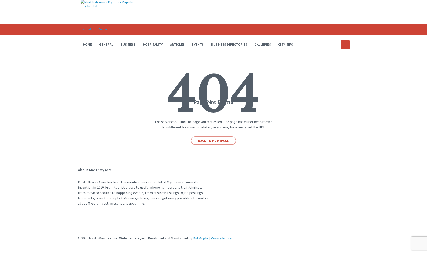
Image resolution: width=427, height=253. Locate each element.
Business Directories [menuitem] (229, 44)
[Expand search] (345, 44)
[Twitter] (108, 220)
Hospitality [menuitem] (153, 44)
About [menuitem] (87, 29)
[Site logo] (108, 6)
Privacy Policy (221, 238)
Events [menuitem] (198, 44)
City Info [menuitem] (285, 44)
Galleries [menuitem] (262, 44)
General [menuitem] (106, 44)
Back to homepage (213, 141)
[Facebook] (82, 220)
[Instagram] (95, 220)
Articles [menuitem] (177, 44)
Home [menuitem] (87, 44)
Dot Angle (200, 238)
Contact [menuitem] (103, 29)
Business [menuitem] (128, 44)
